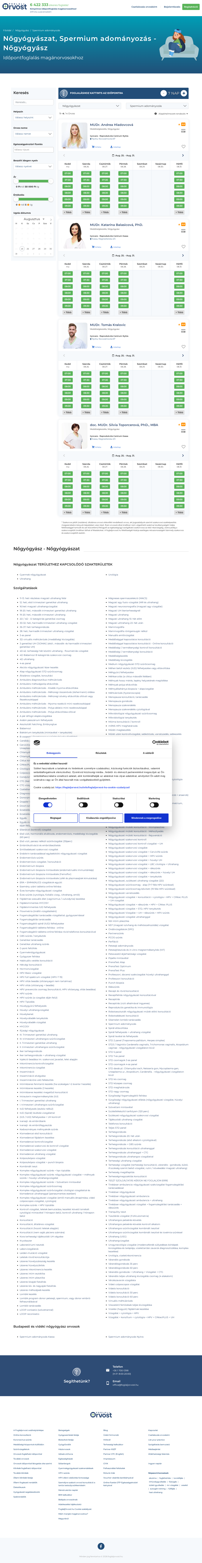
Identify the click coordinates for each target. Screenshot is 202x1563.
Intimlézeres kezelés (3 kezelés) (37, 1088)
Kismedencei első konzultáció (36, 1133)
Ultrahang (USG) (117, 1236)
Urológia (113, 574)
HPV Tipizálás (27, 1001)
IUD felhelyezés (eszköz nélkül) (36, 1108)
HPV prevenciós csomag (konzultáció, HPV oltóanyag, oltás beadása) (58, 989)
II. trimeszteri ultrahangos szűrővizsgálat (42, 1047)
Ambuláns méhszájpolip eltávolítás (39, 683)
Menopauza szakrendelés (122, 705)
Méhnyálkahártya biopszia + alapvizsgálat (131, 688)
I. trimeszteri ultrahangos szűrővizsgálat (42, 1104)
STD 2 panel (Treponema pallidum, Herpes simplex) (136, 1040)
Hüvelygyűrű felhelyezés (33, 1005)
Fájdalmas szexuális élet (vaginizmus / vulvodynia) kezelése (52, 898)
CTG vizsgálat (27, 785)
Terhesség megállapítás (121, 1172)
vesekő (184, 1485)
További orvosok (21, 1459)
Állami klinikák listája (23, 1478)
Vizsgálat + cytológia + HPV (123, 1313)
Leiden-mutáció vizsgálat (34, 1253)
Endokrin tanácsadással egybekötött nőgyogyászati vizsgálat (53, 853)
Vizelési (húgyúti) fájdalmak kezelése (128, 1309)
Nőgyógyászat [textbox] (71, 105)
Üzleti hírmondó (111, 1435)
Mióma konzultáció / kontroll (124, 721)
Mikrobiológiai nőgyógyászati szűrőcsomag (132, 713)
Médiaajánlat (154, 1449)
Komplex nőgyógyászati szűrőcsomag (41, 1186)
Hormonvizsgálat (29, 968)
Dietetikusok (19, 1487)
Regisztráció (191, 6)
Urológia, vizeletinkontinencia (124, 1255)
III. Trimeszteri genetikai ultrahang (38, 1034)
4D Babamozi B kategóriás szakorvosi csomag (45, 655)
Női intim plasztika (118, 921)
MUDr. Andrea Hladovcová (111, 125)
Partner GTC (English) (113, 1454)
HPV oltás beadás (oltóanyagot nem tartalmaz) (46, 981)
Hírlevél (106, 1440)
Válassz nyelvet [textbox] (23, 166)
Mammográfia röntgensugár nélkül (127, 631)
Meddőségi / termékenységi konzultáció (130, 651)
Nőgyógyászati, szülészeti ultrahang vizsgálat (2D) (136, 880)
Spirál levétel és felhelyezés (123, 1036)
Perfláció (113, 941)
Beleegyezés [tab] (54, 753)
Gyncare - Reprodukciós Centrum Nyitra (109, 136)
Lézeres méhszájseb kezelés (35, 1290)
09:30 (68, 205)
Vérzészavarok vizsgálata (122, 1280)
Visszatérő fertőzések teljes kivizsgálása (130, 1305)
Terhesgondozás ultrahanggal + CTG (128, 1152)
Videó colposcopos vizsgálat (124, 1284)
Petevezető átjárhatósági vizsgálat (127, 954)
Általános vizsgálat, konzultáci (36, 675)
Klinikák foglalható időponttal (27, 1468)
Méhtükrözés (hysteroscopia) (124, 693)
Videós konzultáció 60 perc (123, 1296)
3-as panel (25, 635)
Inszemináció (27, 1071)
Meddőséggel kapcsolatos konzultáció (129, 639)
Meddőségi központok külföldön (28, 1444)
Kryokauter (26, 1240)
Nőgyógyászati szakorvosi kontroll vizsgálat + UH (135, 843)
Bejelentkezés (172, 6)
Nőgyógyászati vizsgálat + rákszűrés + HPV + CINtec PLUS (140, 904)
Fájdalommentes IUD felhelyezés (38, 907)
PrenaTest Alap (116, 962)
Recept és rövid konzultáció (123, 991)
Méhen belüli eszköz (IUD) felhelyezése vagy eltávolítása (139, 668)
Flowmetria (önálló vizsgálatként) (38, 911)
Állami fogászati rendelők (25, 1482)
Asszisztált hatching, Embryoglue (38, 724)
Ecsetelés (25, 809)
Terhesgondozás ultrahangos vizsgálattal (130, 1156)
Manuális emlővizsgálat (121, 635)
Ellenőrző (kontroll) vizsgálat (35, 829)
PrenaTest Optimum (119, 966)
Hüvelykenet (26, 1014)
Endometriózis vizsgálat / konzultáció (40, 861)
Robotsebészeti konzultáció (123, 1015)
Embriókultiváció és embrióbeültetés (40, 845)
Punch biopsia (116, 982)
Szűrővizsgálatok (21, 1449)
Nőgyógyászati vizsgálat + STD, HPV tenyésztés (134, 908)
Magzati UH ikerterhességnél (124, 610)
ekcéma (153, 1478)
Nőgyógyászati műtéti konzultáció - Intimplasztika (136, 827)
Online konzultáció (22, 1435)
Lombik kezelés (28, 1294)
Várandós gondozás (119, 1259)
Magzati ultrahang (118, 614)
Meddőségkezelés (118, 655)
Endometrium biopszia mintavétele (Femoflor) (45, 874)
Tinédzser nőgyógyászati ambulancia (128, 1196)
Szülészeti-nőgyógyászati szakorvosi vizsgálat (133, 1115)
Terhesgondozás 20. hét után (124, 1136)
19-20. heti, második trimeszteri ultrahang (42, 614)
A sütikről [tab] (148, 753)
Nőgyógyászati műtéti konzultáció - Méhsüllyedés (135, 831)
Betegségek (64, 1430)
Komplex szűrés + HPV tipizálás (37, 1205)
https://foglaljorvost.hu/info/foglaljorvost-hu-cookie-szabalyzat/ (92, 787)
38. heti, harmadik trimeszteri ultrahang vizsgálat (47, 631)
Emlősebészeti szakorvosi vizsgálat (39, 849)
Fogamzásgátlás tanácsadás (35, 919)
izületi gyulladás (156, 1485)
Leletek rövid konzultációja (34, 1257)
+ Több (67, 212)
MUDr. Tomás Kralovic (108, 325)
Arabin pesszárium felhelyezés (36, 720)
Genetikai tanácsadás (31, 940)
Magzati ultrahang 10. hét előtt (125, 618)
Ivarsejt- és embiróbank (33, 1121)
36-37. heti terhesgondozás (34, 627)
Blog (105, 1430)
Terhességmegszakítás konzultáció (127, 1176)
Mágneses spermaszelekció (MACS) (127, 598)
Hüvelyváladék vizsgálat (33, 1022)
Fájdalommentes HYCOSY (34, 903)
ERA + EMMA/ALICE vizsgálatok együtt (41, 882)
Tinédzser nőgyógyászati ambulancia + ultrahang (135, 1200)
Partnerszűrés (116, 933)
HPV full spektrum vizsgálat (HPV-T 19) (41, 977)
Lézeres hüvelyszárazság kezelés (37, 1261)
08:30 (68, 192)
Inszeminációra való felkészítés (36, 1080)
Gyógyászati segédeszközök (26, 1492)
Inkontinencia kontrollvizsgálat (37, 1063)
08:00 (68, 186)
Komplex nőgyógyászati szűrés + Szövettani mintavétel (50, 1182)
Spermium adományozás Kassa (37, 1336)
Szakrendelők (19, 1497)
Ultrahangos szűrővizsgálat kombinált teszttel (133, 1228)
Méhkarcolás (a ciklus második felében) (130, 676)
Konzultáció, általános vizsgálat (37, 1224)
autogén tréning (158, 1488)
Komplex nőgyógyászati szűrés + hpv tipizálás (45, 1170)
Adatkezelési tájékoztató (69, 1504)
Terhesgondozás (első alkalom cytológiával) (132, 1140)
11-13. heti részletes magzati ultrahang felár (43, 598)
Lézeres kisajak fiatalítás (33, 1281)
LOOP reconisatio (29, 1314)
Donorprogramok (29, 797)
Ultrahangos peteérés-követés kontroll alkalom (134, 1224)
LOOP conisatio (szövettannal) (36, 1309)
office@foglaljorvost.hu (125, 1384)
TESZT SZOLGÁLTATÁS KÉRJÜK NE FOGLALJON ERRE (138, 1180)
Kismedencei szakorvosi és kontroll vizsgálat (44, 1145)
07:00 (68, 173)
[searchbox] (29, 149)
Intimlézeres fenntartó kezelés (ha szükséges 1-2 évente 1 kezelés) (55, 1084)
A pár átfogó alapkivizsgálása (36, 716)
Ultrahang (25, 578)
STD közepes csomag (120, 1083)
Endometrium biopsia (32, 866)
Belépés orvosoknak (67, 1499)
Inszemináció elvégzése (33, 1075)
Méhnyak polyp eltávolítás (122, 684)
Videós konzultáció (118, 1288)
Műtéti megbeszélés (119, 730)
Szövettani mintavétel (120, 1107)
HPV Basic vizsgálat (31, 973)
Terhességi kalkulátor (113, 1444)
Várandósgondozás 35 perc (123, 1263)
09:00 (68, 199)
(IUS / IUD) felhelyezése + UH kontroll (40, 1117)
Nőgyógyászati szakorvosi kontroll (127, 839)
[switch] (83, 804)
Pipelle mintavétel (118, 958)
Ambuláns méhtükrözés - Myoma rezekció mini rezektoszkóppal (55, 703)
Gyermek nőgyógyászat (33, 574)
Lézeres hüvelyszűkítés (32, 1265)
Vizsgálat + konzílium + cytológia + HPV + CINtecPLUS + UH (141, 1317)
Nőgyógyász (22, 30)
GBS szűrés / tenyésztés (33, 936)
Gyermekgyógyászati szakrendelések (75, 1468)
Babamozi (25, 728)
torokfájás (178, 1478)
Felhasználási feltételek (114, 1468)
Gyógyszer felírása (30, 956)
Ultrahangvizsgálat (118, 1240)
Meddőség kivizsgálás (120, 660)
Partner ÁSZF (109, 1449)
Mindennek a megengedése (146, 818)
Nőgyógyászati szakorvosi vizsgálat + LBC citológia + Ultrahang (143, 864)
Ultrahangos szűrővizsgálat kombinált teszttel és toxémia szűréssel (145, 1232)
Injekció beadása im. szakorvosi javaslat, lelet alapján (48, 1059)
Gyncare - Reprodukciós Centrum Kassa (109, 236)
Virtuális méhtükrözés (120, 1300)
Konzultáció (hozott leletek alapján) (39, 1228)
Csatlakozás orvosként (144, 6)
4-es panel (25, 663)
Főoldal (7, 30)
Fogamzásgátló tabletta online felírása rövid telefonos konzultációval (58, 931)
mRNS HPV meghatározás (123, 725)
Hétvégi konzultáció (31, 964)
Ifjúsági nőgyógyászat (32, 1030)
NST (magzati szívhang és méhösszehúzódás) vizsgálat (138, 925)
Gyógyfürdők (64, 1444)
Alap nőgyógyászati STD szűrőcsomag (41, 671)
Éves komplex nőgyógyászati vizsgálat (41, 890)
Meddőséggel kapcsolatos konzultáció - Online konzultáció (140, 643)
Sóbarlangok (64, 1463)
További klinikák (20, 1473)
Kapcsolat (153, 1430)
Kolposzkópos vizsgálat (32, 1158)
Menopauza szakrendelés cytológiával (129, 709)
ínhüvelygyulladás (157, 1482)
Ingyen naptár (155, 1463)
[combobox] (33, 117)
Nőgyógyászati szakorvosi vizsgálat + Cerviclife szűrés (138, 851)
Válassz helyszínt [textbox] (24, 117)
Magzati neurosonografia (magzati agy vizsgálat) (135, 606)
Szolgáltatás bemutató (159, 1444)
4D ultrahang (27, 659)
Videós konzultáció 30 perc (123, 1292)
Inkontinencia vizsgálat (32, 1067)
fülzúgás (173, 1482)
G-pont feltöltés (28, 948)
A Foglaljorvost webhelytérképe (28, 1430)
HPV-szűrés (64, 1473)
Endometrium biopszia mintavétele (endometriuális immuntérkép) (57, 870)
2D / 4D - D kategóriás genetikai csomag (42, 618)
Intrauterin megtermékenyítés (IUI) (39, 1096)
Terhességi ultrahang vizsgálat (125, 1160)
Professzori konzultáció (121, 978)
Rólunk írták (109, 1473)
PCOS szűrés (115, 937)
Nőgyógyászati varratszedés (123, 893)
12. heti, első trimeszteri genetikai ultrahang (44, 602)
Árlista (98, 147)
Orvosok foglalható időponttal (27, 1454)
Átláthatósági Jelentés (158, 1454)
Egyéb (23, 818)
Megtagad (55, 818)
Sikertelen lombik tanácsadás (124, 1019)
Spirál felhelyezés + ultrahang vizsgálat (129, 1032)
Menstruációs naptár (68, 1490)
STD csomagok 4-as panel (122, 1064)
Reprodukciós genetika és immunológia (130, 1007)
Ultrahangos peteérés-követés (124, 1220)
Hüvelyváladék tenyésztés (34, 1018)
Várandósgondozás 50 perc (123, 1267)
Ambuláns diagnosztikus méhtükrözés (41, 679)
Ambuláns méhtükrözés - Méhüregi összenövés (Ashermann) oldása (57, 692)
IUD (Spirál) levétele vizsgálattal (37, 1112)
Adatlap (117, 147)
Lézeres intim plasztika (32, 1277)
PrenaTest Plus (116, 970)
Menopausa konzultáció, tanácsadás (128, 697)
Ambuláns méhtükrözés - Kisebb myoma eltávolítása (49, 688)
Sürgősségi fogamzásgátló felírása (127, 1095)
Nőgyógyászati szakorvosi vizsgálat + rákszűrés (134, 868)
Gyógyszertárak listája (68, 1435)
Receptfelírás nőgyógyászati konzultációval (132, 995)
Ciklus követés (28, 760)
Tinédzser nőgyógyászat (121, 1192)
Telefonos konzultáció (120, 1123)
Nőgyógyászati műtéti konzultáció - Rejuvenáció (135, 835)
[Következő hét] (183, 155)
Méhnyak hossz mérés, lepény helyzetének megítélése (138, 680)
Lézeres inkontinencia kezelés (36, 1269)
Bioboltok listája (66, 1440)
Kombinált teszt (28, 1166)
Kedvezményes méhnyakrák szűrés (39, 1129)
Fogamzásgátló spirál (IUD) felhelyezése (42, 923)
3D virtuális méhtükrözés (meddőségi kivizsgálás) (47, 639)
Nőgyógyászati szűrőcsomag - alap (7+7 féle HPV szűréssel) (141, 884)
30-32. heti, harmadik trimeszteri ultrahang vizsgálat (48, 623)
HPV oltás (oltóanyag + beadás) (37, 985)
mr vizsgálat (172, 1485)
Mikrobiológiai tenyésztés (122, 717)
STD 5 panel (115, 1052)
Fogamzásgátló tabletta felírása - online (42, 927)
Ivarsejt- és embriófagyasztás (36, 1125)
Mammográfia (116, 627)
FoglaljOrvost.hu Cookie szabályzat (75, 1509)
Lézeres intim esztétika (32, 1273)
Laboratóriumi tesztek (32, 1244)
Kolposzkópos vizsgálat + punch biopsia (41, 1162)
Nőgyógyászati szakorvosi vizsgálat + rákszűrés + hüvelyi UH (141, 872)
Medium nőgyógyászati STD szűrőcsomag (131, 664)
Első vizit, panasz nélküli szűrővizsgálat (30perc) (46, 841)
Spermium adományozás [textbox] (146, 105)
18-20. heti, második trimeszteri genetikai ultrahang (48, 610)
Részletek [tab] (101, 753)
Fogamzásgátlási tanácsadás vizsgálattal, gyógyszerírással (52, 915)
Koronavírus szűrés (22, 1440)
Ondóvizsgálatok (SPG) (121, 929)
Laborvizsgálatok (29, 1248)
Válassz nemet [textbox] (23, 133)
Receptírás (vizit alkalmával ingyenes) (129, 1003)
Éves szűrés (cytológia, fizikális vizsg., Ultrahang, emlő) (50, 894)
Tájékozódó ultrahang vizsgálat (125, 1119)
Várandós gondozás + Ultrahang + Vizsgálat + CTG (135, 1272)
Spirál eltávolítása (118, 1028)
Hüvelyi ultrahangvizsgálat (34, 1010)
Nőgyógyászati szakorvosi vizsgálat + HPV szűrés (135, 856)
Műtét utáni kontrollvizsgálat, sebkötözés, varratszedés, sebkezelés (144, 734)
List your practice (156, 1440)
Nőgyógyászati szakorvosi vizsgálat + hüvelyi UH (135, 860)
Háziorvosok (64, 1449)
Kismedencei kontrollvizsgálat (36, 1141)
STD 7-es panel (116, 1056)
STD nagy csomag (118, 1091)
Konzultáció (26, 1220)
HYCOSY (24, 1026)
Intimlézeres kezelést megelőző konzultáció (44, 1092)
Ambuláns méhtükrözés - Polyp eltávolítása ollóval (48, 711)
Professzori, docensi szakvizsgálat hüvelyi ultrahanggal (138, 974)
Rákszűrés (113, 986)
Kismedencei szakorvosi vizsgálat (38, 1150)
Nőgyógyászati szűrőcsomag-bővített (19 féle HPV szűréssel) (141, 888)
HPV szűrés (26, 993)
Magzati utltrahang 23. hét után (125, 623)
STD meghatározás (119, 1087)
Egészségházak (65, 1459)
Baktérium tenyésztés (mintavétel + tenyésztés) (46, 732)
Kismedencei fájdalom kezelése (37, 1137)
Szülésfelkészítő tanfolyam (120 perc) (128, 1111)
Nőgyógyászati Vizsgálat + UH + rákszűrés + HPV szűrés (138, 912)
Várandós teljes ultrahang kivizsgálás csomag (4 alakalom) (140, 1276)
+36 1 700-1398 (120, 1370)
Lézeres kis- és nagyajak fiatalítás (38, 1286)
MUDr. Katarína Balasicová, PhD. (116, 225)
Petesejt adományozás (120, 945)
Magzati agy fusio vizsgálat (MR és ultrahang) (133, 602)
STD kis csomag (117, 1079)
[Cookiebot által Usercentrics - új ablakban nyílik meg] (155, 742)
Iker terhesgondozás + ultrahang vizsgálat (43, 1055)
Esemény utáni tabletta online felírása (40, 886)
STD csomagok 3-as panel (122, 1060)
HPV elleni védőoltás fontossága (73, 1478)
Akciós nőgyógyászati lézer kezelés (39, 667)
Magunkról (63, 1518)
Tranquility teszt (117, 1211)
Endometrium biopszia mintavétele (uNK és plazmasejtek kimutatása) (58, 878)
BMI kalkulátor (65, 1495)
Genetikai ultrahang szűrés (34, 944)
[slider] (16, 181)
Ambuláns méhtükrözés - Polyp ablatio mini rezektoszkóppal (53, 707)
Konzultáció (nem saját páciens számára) (42, 1232)
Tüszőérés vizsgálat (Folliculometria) (128, 1216)
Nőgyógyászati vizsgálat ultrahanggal (129, 917)
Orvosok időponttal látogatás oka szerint (32, 1463)
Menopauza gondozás (120, 701)
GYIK (105, 1463)
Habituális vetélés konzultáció (36, 960)
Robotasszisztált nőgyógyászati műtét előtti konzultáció (139, 1011)
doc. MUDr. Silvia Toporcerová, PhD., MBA (124, 425)
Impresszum (109, 1459)
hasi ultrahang (155, 1492)
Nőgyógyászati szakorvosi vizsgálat (128, 847)
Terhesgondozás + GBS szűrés (124, 1144)
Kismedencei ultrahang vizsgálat (38, 1154)
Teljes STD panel (117, 1127)
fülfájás (171, 1488)
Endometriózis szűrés (31, 857)
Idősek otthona (65, 1454)
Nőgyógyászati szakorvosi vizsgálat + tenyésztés (135, 876)
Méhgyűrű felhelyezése (121, 672)
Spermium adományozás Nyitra (125, 1336)
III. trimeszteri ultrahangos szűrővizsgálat (42, 1038)
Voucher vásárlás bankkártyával (118, 1478)
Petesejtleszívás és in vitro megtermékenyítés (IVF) (136, 949)
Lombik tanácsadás (30, 1305)
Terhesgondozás (117, 1131)
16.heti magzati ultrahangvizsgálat (39, 606)
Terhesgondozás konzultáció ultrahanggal (131, 1148)
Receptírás (114, 999)
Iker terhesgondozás (31, 1051)
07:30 (68, 179)
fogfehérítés (165, 1478)
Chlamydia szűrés (29, 752)
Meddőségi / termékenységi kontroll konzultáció (135, 647)
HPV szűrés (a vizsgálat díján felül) (38, 997)
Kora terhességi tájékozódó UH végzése (41, 1236)
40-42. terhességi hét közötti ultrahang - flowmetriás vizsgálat (54, 651)
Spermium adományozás (122, 1024)
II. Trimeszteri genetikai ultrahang (38, 1043)
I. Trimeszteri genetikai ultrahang (38, 1100)
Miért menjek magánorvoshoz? (73, 1514)
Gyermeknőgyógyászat (32, 952)
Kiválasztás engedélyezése (101, 818)
